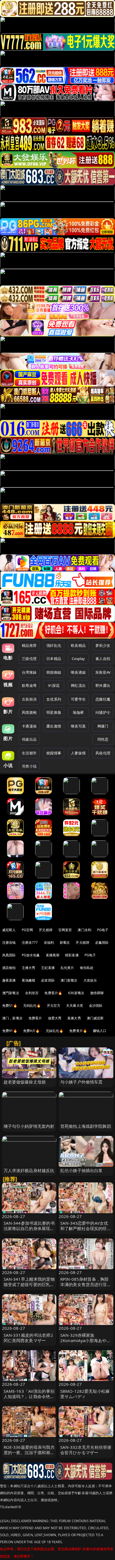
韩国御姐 (53, 672)
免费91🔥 (9, 1030)
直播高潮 (52, 955)
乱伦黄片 (67, 967)
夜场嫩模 (28, 980)
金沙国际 (96, 1005)
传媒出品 (29, 739)
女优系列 (53, 699)
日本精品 (53, 658)
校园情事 (53, 752)
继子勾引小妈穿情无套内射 (29, 1126)
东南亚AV (103, 672)
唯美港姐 (78, 672)
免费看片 (35, 1018)
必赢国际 (102, 942)
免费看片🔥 (53, 993)
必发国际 (48, 980)
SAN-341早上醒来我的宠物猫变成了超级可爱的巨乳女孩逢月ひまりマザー (29, 1284)
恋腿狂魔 (102, 699)
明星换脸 (53, 712)
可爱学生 (78, 699)
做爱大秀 (55, 1018)
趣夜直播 (9, 980)
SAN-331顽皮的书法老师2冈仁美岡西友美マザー (28, 1337)
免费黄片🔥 (78, 1030)
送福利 (49, 942)
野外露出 (102, 685)
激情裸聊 (97, 993)
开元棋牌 (45, 929)
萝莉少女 (102, 645)
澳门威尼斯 (95, 1018)
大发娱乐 (90, 980)
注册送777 (30, 942)
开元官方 (54, 1005)
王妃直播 (48, 967)
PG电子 (103, 929)
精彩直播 (72, 955)
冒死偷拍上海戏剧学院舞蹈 (85, 1126)
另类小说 (29, 766)
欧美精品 (78, 645)
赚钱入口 (100, 1030)
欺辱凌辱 (29, 685)
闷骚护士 (102, 712)
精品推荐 (29, 645)
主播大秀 (28, 967)
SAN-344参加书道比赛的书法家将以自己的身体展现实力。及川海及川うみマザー (29, 1228)
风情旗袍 (29, 712)
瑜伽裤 (78, 712)
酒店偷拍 (9, 967)
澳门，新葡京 (12, 1018)
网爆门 (102, 726)
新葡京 (65, 942)
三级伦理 (29, 658)
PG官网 (27, 929)
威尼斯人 (9, 929)
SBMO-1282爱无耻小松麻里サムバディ (85, 1393)
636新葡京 (76, 993)
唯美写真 (78, 726)
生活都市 (29, 752)
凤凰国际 (9, 955)
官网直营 (65, 929)
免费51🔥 (9, 1005)
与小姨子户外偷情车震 (81, 1082)
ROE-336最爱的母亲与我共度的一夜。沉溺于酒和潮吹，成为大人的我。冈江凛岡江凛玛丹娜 (29, 1455)
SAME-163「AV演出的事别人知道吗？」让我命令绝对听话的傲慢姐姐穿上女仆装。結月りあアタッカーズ (29, 1399)
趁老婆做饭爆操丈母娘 (25, 1082)
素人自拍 (102, 658)
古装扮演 (29, 699)
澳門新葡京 (10, 993)
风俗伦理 (102, 752)
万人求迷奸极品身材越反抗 (29, 1170)
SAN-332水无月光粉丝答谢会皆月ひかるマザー (85, 1449)
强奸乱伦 (53, 645)
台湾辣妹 (29, 672)
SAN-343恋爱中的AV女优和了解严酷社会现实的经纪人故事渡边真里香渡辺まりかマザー (85, 1231)
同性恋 (102, 739)
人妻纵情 (78, 752)
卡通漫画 (29, 726)
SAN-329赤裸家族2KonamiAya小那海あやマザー (85, 1340)
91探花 (53, 685)
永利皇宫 (32, 993)
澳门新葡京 (69, 980)
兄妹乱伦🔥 (55, 1030)
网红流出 (78, 685)
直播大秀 (74, 1018)
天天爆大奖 (74, 1005)
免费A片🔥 (31, 1030)
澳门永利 (84, 929)
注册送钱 (9, 942)
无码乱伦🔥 (32, 1005)
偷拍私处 (87, 967)
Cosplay (78, 658)
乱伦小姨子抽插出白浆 (81, 1170)
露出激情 (53, 726)
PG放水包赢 (31, 955)
